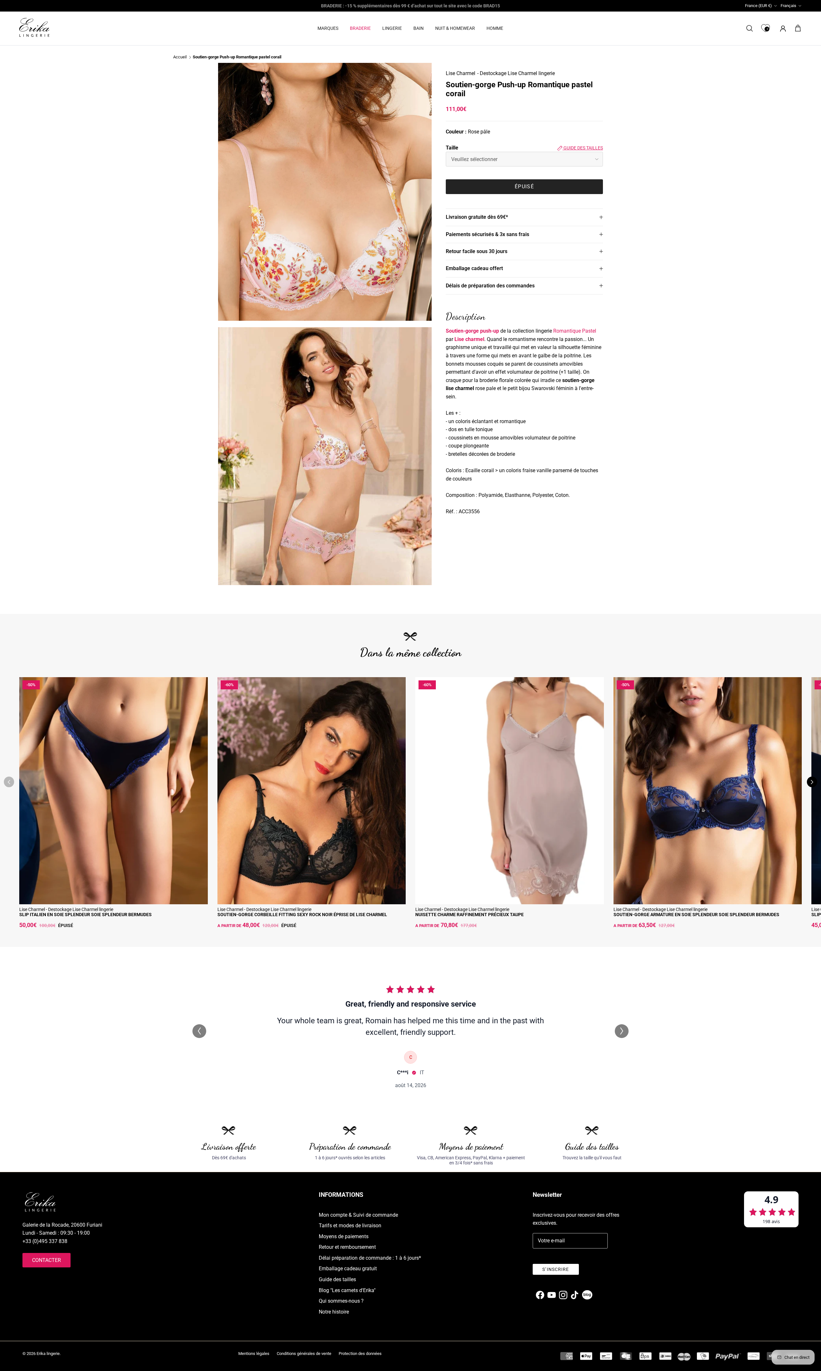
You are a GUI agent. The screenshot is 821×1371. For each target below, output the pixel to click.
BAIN (418, 28)
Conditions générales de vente (304, 1353)
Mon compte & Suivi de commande (358, 1215)
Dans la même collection (410, 652)
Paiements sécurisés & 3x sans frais (487, 234)
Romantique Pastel (574, 331)
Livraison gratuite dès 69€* (477, 217)
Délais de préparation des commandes (490, 286)
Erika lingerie (48, 1353)
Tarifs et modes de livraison (350, 1225)
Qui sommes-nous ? (341, 1301)
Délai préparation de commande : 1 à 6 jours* (370, 1258)
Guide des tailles (583, 147)
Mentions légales (253, 1353)
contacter (46, 1260)
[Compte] (781, 28)
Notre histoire (334, 1312)
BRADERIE (360, 28)
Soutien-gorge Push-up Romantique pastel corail (237, 57)
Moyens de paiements (343, 1236)
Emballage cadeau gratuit (348, 1268)
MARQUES (327, 28)
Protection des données (360, 1353)
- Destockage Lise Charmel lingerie (516, 73)
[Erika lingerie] (34, 27)
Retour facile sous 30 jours (476, 251)
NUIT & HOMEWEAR (455, 28)
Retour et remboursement (347, 1247)
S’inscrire (555, 1269)
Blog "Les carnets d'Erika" (347, 1290)
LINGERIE (392, 28)
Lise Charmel (460, 73)
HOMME (495, 28)
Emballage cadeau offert (474, 269)
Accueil (180, 57)
